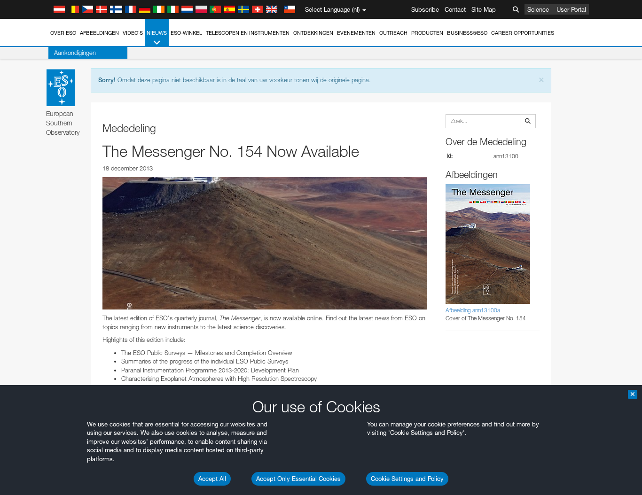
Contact (455, 9)
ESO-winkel (186, 33)
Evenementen (356, 33)
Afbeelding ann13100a (473, 310)
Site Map (483, 9)
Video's (133, 33)
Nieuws (157, 33)
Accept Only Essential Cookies (298, 478)
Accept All (212, 478)
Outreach (393, 33)
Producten (427, 33)
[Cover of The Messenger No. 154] (264, 243)
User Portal (571, 9)
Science (538, 9)
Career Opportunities (522, 33)
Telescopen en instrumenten (248, 33)
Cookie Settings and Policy (407, 478)
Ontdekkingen (313, 33)
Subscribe (425, 9)
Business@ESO (467, 33)
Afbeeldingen (99, 33)
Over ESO (63, 33)
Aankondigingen (75, 52)
